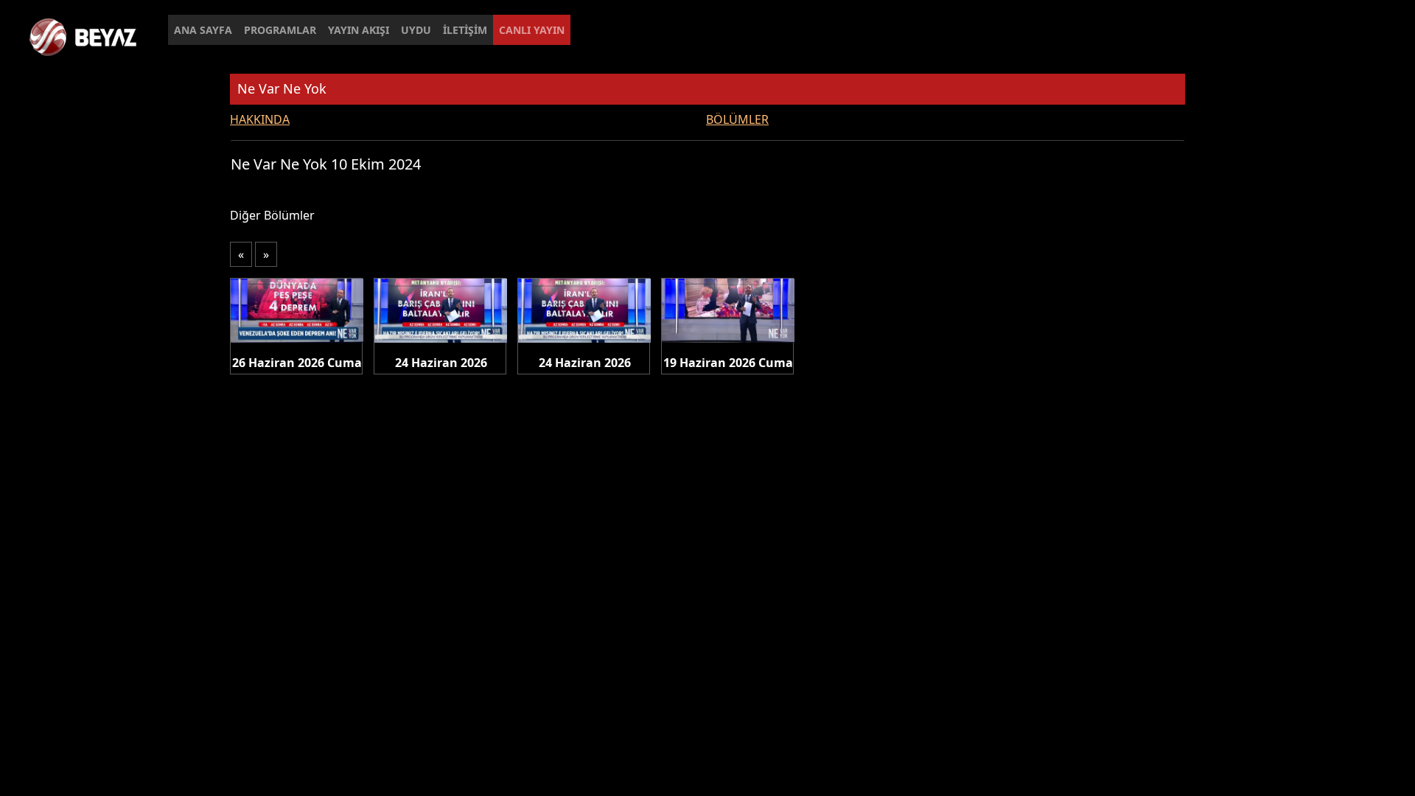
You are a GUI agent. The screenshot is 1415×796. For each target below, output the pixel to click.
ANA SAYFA (203, 30)
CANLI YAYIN (532, 30)
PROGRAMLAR (280, 30)
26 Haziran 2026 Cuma (297, 363)
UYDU (416, 30)
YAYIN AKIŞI (358, 30)
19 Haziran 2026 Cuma (728, 363)
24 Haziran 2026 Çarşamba (441, 363)
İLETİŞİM (465, 30)
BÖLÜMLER (737, 119)
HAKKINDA (260, 119)
